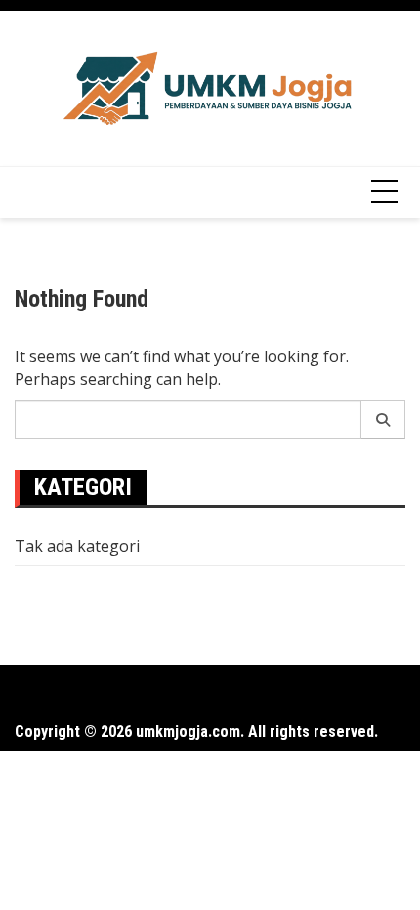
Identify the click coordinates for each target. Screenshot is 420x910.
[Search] (383, 419)
